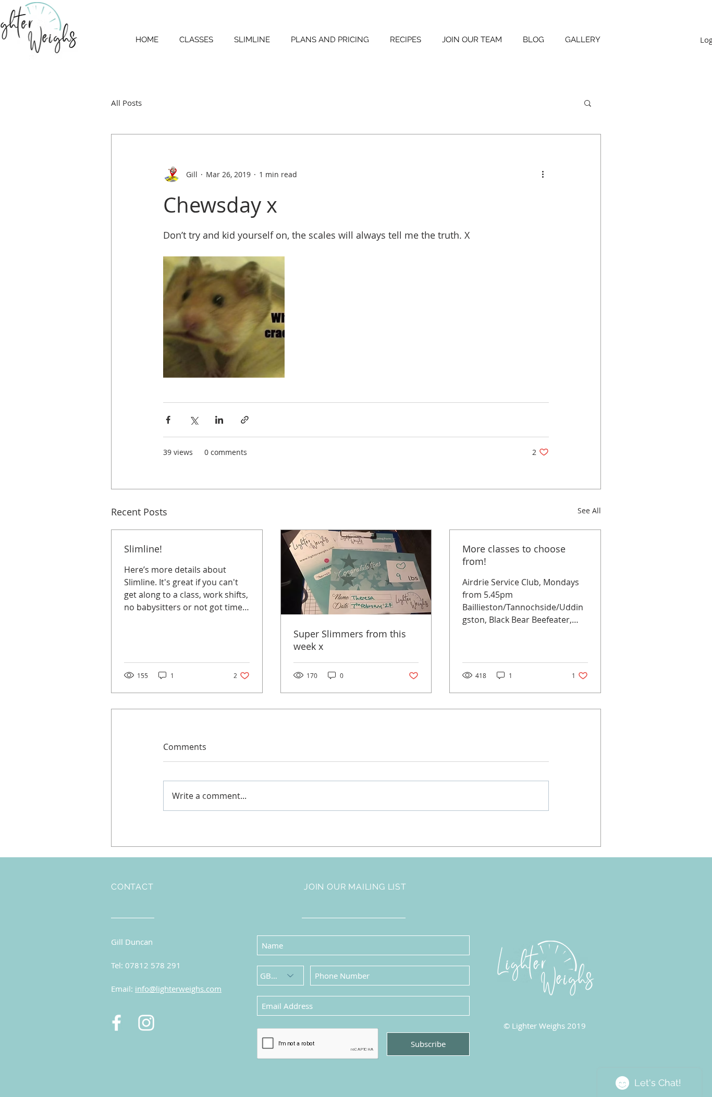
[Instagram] (146, 1022)
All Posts (126, 102)
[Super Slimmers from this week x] (356, 572)
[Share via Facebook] (168, 420)
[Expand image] (224, 317)
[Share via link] (245, 420)
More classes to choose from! (514, 555)
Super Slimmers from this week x (349, 639)
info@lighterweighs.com (178, 988)
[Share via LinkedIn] (219, 420)
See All (589, 510)
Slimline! (143, 549)
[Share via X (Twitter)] (194, 420)
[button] (588, 102)
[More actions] (542, 174)
